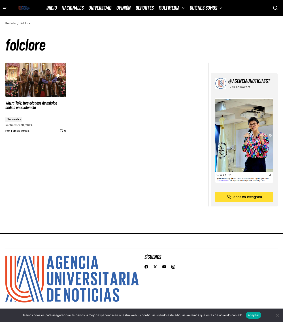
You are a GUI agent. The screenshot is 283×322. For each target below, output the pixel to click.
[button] (5, 8)
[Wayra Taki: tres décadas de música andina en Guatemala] (35, 80)
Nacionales (14, 119)
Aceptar (253, 315)
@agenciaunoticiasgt (249, 81)
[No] (277, 315)
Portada (10, 23)
